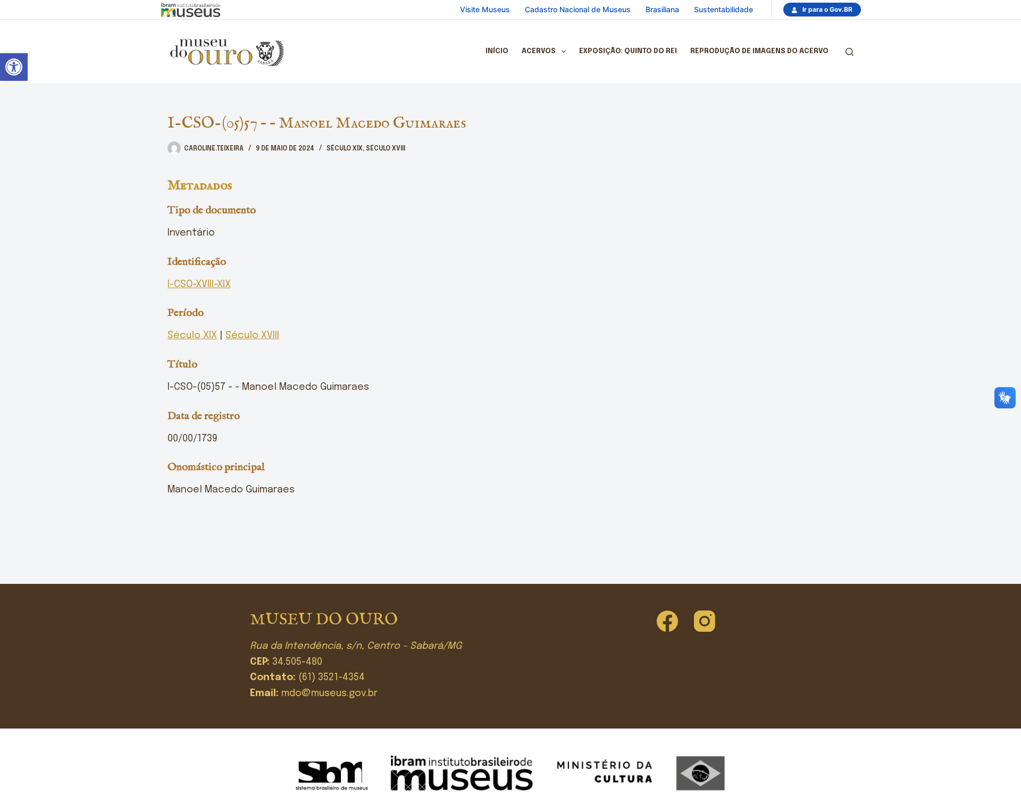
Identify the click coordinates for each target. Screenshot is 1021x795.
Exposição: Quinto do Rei (628, 51)
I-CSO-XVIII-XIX (199, 284)
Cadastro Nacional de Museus (578, 9)
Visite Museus (485, 9)
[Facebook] (667, 621)
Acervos (539, 51)
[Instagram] (704, 621)
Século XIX (345, 149)
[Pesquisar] (849, 52)
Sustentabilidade (723, 9)
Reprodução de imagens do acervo (759, 51)
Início (497, 51)
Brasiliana (662, 9)
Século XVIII (385, 149)
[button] (14, 67)
